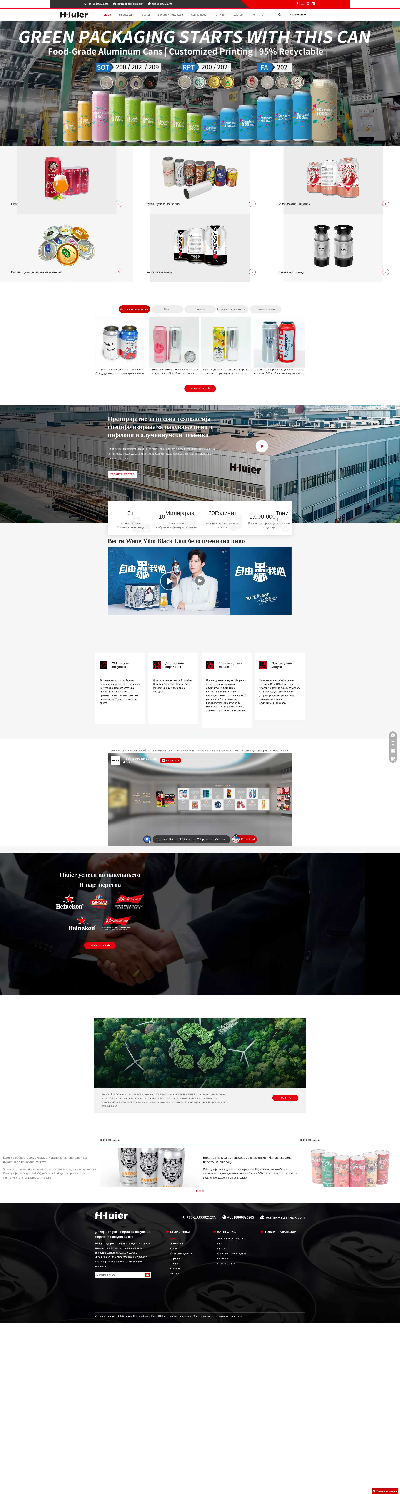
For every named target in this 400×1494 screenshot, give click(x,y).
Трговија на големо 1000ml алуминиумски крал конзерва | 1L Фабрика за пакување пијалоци (174, 372)
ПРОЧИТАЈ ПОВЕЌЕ (200, 388)
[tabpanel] (120, 688)
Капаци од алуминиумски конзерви (233, 309)
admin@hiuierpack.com (130, 3)
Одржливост (199, 14)
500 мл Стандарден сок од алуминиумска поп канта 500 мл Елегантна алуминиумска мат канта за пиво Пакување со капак (279, 372)
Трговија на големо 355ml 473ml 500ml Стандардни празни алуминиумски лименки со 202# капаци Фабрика (120, 372)
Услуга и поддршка (170, 14)
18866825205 (205, 1217)
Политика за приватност (228, 1316)
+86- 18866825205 (96, 3)
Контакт (257, 14)
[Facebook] (297, 4)
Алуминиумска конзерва (134, 309)
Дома (107, 14)
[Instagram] (308, 4)
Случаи (220, 14)
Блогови (238, 14)
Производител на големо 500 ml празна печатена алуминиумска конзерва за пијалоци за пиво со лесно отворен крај (226, 372)
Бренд (146, 14)
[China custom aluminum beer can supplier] (111, 1215)
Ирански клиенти (342, 922)
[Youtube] (302, 4)
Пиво (167, 309)
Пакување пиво (266, 309)
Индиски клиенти (258, 922)
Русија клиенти (258, 985)
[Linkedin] (313, 4)
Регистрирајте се (297, 14)
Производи (126, 14)
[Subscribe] (147, 1275)
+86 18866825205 (162, 3)
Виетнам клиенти (342, 985)
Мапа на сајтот (202, 1316)
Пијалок (200, 309)
